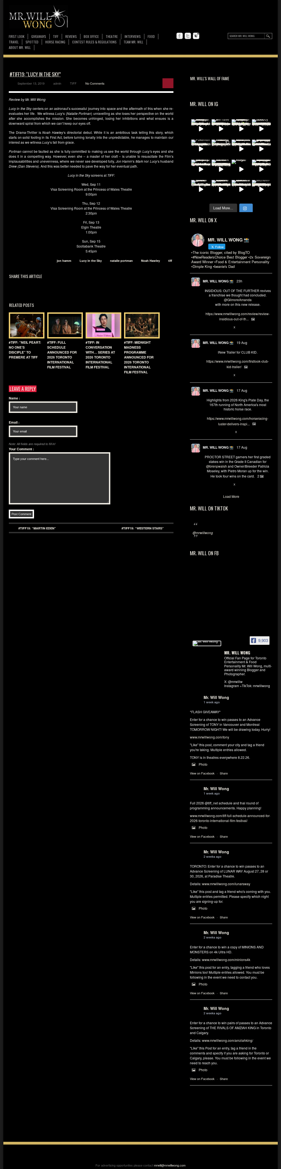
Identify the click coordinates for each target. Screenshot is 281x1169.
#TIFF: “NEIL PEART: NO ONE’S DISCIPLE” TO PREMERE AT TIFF (25, 350)
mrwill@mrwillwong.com (170, 1165)
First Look (16, 36)
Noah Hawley (150, 261)
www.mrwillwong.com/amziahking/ (227, 1040)
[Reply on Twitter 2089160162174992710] (207, 432)
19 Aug (242, 342)
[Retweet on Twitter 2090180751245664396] (216, 375)
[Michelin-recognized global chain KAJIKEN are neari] (261, 189)
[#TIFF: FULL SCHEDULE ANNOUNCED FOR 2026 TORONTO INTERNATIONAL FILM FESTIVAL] (63, 325)
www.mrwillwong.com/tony (209, 737)
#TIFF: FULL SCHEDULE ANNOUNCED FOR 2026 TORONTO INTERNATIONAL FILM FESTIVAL (62, 355)
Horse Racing (55, 42)
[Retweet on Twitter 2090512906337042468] (216, 327)
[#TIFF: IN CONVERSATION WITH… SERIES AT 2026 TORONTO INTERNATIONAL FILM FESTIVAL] (102, 325)
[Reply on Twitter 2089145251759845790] (207, 485)
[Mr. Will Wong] (207, 643)
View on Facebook (202, 773)
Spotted (32, 42)
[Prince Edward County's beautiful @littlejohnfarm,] (221, 149)
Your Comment (21, 448)
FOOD (151, 36)
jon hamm (64, 261)
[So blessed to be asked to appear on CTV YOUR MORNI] (221, 189)
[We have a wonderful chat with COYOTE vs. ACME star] (221, 128)
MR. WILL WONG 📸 (218, 281)
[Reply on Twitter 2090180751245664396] (207, 375)
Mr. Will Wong (216, 697)
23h (239, 281)
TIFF (55, 36)
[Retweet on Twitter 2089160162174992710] (216, 432)
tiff (170, 261)
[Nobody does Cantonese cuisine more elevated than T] (261, 128)
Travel (14, 42)
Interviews (133, 36)
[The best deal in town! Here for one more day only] (261, 149)
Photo (203, 764)
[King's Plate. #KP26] (241, 169)
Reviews (71, 36)
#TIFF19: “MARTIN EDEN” (37, 528)
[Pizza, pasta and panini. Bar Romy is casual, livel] (200, 128)
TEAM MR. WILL (133, 42)
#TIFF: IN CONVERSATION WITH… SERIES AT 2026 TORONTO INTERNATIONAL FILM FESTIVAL (100, 355)
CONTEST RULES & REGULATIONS (94, 42)
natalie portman (121, 261)
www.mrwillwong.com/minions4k (226, 959)
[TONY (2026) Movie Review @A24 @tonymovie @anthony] (200, 189)
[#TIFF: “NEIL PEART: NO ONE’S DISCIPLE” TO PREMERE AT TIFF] (25, 325)
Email (14, 422)
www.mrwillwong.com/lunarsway (226, 883)
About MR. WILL (20, 47)
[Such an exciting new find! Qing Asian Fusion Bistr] (241, 128)
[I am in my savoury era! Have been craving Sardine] (261, 169)
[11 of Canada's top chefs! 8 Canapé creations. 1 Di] (241, 149)
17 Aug (242, 390)
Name (14, 398)
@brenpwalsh (216, 466)
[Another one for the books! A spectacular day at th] (221, 169)
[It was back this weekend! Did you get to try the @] (200, 169)
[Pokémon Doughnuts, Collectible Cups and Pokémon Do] (200, 149)
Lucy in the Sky (91, 261)
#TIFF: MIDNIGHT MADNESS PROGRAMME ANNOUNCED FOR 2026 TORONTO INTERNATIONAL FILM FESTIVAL (139, 357)
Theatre (112, 36)
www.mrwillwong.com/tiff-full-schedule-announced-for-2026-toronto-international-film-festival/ (230, 818)
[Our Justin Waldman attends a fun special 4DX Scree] (241, 189)
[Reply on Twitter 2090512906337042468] (207, 327)
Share (224, 773)
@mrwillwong (203, 532)
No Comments (95, 83)
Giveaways (38, 36)
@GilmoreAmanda (238, 299)
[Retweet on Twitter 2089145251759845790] (216, 485)
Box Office (91, 36)
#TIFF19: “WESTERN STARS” (143, 528)
